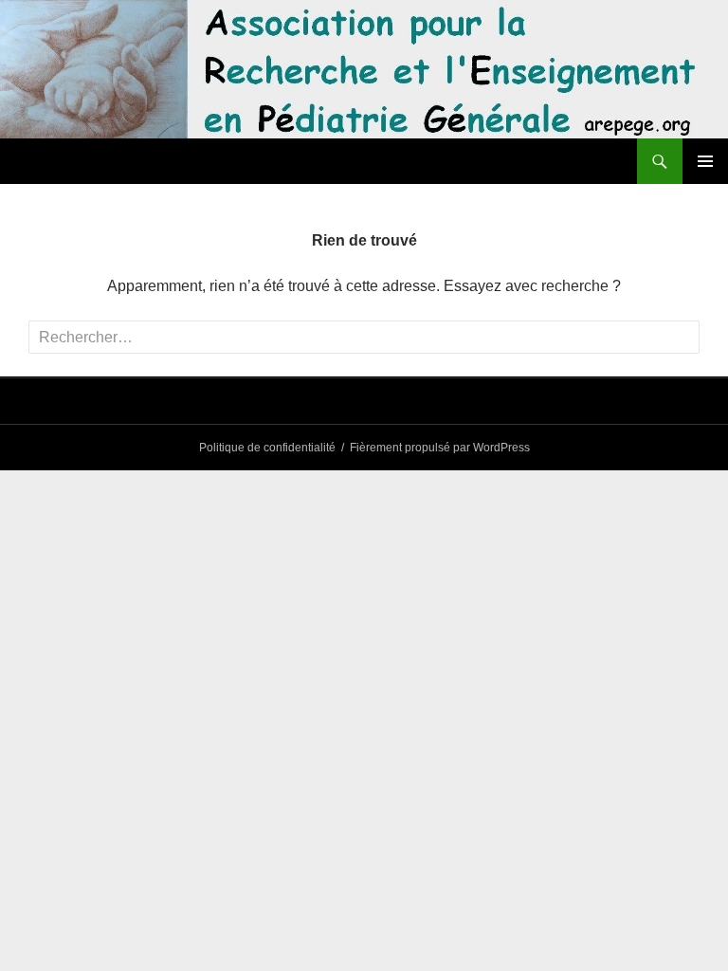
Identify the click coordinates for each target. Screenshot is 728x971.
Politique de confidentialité (267, 447)
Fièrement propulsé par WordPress (440, 447)
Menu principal (705, 161)
